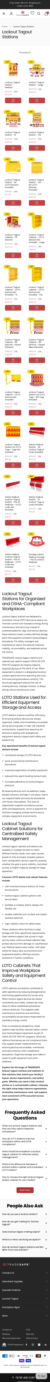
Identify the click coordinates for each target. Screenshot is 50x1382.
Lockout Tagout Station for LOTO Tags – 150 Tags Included (37, 396)
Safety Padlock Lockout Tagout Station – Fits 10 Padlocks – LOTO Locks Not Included (13, 560)
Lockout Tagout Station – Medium (12, 85)
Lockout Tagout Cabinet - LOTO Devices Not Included (12, 396)
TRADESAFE (36, 1365)
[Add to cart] (13, 100)
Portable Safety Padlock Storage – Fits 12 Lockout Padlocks (36, 558)
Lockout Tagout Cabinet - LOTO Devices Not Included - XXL (36, 291)
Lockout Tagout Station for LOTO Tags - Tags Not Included (13, 448)
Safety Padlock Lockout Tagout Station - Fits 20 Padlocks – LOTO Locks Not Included (13, 503)
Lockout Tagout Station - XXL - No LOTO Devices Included (36, 185)
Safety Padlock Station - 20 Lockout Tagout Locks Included (36, 448)
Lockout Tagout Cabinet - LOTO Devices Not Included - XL (12, 291)
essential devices (10, 668)
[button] (4, 14)
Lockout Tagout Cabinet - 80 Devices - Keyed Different (13, 343)
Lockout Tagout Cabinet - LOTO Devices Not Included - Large (37, 239)
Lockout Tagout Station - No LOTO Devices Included (12, 184)
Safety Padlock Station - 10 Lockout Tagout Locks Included (36, 501)
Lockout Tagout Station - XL (12, 133)
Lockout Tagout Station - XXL (36, 133)
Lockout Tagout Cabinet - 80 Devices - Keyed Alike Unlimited (37, 343)
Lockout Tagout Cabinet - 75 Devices (12, 237)
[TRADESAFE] (16, 1265)
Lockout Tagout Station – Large (36, 83)
